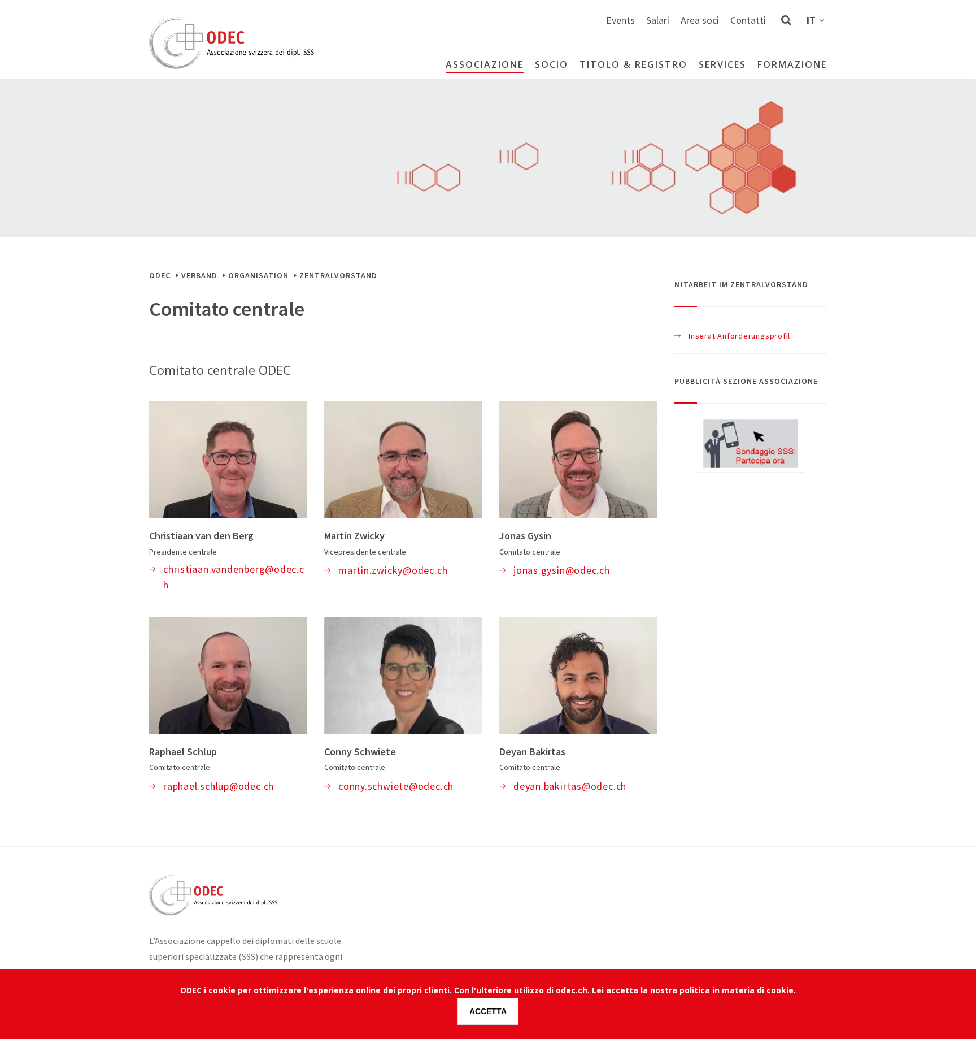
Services (722, 64)
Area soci (700, 20)
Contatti (748, 20)
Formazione (792, 64)
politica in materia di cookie (736, 990)
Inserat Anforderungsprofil (739, 336)
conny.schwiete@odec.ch (396, 786)
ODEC (160, 275)
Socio (551, 64)
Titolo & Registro (633, 64)
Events (620, 20)
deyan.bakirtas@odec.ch (569, 786)
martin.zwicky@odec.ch (392, 570)
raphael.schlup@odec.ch (218, 786)
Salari (657, 20)
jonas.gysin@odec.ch (561, 570)
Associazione (485, 64)
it (811, 20)
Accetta (488, 1011)
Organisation (258, 275)
